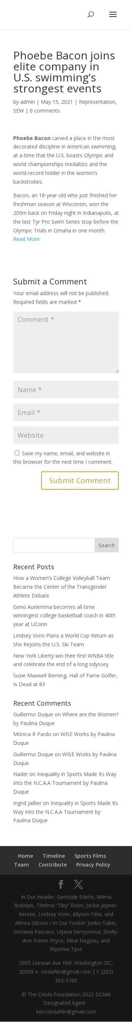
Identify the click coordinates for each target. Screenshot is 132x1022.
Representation (97, 101)
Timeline (54, 855)
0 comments (45, 110)
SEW (18, 110)
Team (21, 864)
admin (27, 101)
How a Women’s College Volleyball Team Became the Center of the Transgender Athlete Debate (61, 586)
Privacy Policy (93, 864)
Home (25, 855)
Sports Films (90, 855)
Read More (26, 238)
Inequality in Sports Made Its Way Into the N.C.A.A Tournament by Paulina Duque (64, 783)
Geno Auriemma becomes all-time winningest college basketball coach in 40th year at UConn (64, 615)
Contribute (52, 864)
